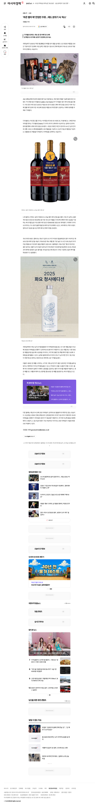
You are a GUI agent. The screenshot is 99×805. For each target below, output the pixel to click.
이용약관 (61, 788)
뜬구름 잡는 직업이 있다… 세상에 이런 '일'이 (56, 729)
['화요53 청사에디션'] (49, 297)
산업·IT (25, 13)
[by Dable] (67, 701)
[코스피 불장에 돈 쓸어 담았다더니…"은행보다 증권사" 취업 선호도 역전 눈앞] (35, 741)
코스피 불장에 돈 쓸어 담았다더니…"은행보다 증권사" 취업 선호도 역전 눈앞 (55, 738)
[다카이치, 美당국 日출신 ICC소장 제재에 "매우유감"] (34, 499)
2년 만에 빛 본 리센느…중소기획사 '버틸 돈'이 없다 (49, 653)
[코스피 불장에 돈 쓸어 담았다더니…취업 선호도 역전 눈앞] (34, 481)
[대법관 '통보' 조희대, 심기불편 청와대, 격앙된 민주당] (34, 508)
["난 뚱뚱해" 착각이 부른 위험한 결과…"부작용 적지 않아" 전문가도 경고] (35, 751)
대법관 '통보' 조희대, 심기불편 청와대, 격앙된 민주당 (55, 505)
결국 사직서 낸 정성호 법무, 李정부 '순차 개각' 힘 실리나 (54, 514)
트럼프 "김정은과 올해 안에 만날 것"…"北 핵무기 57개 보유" (61, 387)
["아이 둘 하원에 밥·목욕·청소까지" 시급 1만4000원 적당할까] (65, 673)
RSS (46, 788)
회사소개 (6, 788)
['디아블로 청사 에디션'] (49, 69)
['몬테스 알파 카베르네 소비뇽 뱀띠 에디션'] (49, 171)
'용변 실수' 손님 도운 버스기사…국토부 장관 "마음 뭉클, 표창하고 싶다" (61, 395)
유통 (30, 13)
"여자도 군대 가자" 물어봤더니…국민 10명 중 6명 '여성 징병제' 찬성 (61, 391)
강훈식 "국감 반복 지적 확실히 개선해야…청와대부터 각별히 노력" (55, 487)
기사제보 (40, 788)
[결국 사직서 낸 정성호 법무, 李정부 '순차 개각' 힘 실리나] (34, 516)
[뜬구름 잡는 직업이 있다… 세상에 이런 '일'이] (35, 732)
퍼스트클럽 (27, 788)
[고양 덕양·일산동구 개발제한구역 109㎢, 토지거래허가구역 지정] (65, 683)
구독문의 (34, 788)
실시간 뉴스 (29, 3)
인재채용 (21, 788)
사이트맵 (73, 788)
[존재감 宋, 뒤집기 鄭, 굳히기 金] (35, 761)
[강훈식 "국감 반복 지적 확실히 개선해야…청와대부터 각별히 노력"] (34, 490)
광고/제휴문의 (13, 788)
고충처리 (67, 788)
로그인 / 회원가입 (84, 3)
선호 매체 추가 (43, 26)
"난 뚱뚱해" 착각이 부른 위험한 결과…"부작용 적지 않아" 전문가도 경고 (55, 748)
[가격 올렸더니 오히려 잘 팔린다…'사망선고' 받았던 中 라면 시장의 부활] (65, 664)
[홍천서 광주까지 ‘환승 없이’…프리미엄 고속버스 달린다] (65, 692)
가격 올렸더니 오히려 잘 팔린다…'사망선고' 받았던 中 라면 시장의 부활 (61, 399)
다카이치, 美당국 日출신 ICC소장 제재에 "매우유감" (54, 496)
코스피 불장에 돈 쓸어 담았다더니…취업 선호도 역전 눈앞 (55, 478)
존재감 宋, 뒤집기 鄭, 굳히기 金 (52, 757)
